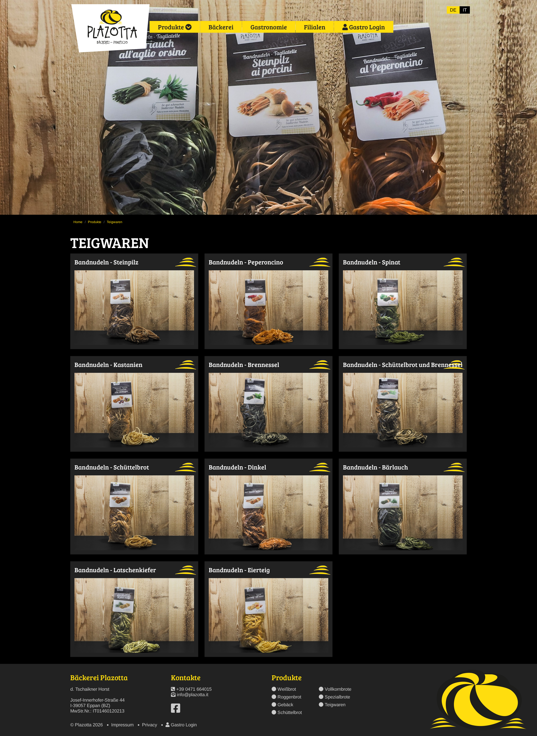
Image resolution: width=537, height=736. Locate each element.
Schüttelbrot (290, 712)
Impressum (122, 724)
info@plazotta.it (192, 694)
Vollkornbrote (338, 689)
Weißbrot (287, 689)
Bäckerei (221, 27)
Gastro (366, 27)
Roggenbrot (289, 697)
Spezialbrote (337, 697)
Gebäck (285, 704)
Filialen (314, 27)
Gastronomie (268, 27)
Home (77, 222)
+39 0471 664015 (194, 689)
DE (453, 10)
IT (465, 10)
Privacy (149, 724)
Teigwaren (335, 704)
